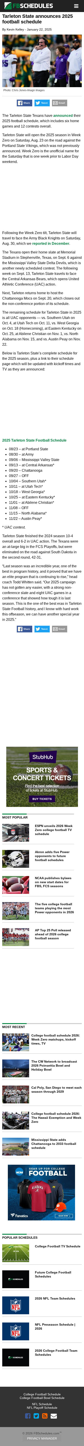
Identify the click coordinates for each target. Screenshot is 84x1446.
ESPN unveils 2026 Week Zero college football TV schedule (54, 830)
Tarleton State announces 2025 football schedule (37, 19)
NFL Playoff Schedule (42, 1407)
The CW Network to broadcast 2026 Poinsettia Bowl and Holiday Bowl (54, 1065)
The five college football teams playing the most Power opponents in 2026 (54, 908)
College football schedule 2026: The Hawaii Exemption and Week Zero (56, 1117)
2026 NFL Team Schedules (55, 1298)
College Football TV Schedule (57, 1246)
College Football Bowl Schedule (42, 1398)
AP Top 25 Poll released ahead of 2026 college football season (53, 934)
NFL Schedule (42, 1404)
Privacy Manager (42, 1438)
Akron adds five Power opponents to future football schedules (52, 856)
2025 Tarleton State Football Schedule (34, 440)
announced (63, 115)
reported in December (50, 243)
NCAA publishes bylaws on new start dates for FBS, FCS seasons (53, 882)
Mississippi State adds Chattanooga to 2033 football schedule (53, 1144)
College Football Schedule (42, 1394)
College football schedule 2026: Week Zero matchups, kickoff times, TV (55, 1039)
